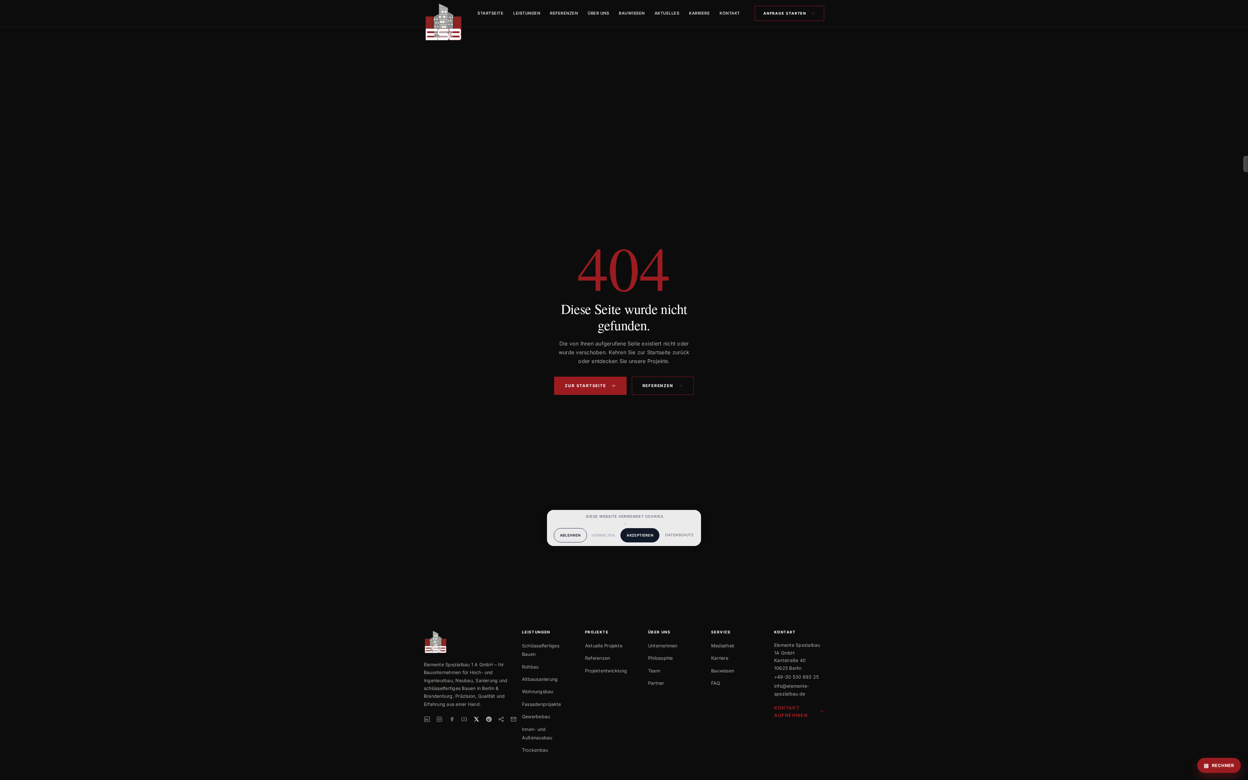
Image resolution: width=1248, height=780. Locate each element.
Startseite (490, 13)
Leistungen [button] (536, 632)
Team (654, 670)
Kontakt (730, 13)
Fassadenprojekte (541, 704)
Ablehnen (570, 535)
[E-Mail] (513, 719)
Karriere (699, 13)
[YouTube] (464, 719)
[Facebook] (451, 719)
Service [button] (721, 632)
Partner (656, 683)
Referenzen (564, 13)
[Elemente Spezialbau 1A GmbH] (443, 13)
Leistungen (526, 13)
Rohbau (530, 667)
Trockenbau (535, 750)
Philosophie (660, 658)
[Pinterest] (489, 719)
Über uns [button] (659, 632)
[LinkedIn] (427, 719)
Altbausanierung (540, 679)
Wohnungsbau (537, 691)
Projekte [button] (596, 632)
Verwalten (603, 535)
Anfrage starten (784, 13)
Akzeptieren (640, 535)
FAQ (716, 683)
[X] (476, 719)
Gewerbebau (536, 716)
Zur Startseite (585, 385)
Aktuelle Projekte (603, 645)
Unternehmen (663, 645)
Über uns (598, 13)
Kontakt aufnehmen (791, 711)
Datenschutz (679, 535)
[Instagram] (439, 719)
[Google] (501, 719)
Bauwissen (632, 13)
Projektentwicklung (606, 670)
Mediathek (722, 645)
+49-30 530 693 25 (796, 677)
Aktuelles (667, 13)
